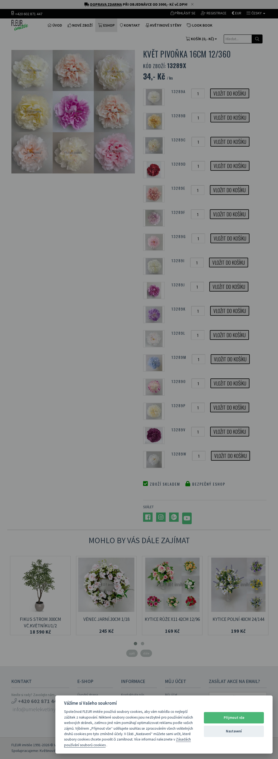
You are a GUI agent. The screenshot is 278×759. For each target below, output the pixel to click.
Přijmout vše (234, 717)
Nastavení (234, 731)
